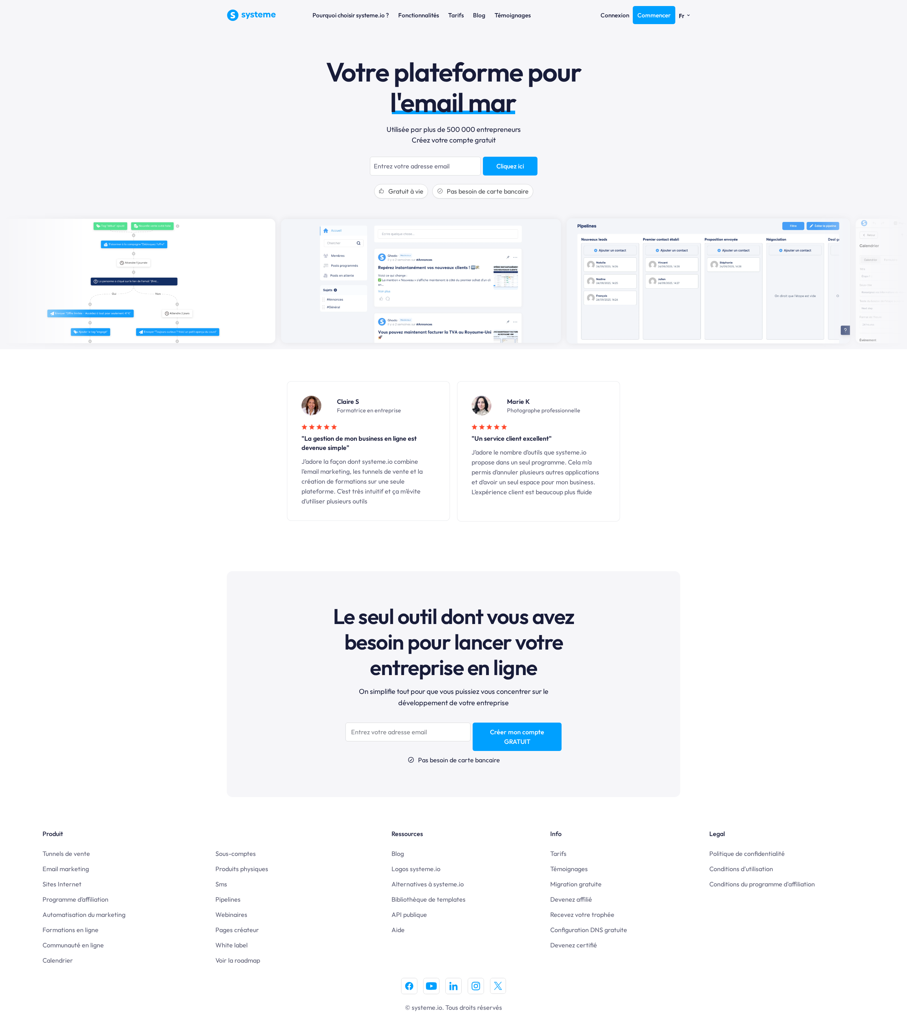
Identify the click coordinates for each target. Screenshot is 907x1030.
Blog (479, 15)
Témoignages (513, 15)
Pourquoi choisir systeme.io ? (350, 15)
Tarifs (456, 15)
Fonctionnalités (418, 15)
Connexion (615, 15)
